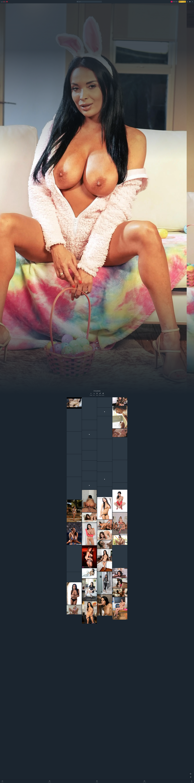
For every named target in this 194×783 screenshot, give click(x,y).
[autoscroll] (190, 773)
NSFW (174, 1)
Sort (94, 395)
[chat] (187, 2)
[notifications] (190, 2)
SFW (176, 1)
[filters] (190, 777)
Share (103, 395)
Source (100, 395)
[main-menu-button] (192, 2)
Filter (97, 395)
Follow (91, 395)
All (171, 1)
